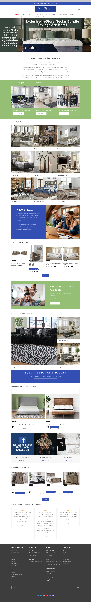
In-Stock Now (14, 550)
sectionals (18, 215)
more (17, 217)
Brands (64, 552)
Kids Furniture (38, 201)
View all (46, 275)
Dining (13, 557)
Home (64, 550)
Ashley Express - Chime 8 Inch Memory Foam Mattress (23, 424)
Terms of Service (67, 561)
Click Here (21, 460)
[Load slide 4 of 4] (47, 54)
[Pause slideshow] (53, 53)
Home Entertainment (63, 175)
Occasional (60, 201)
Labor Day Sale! (15, 552)
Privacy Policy (66, 563)
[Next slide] (49, 53)
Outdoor (13, 572)
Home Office (15, 201)
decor (26, 215)
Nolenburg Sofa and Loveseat (18, 263)
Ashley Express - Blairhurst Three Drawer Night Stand (18, 489)
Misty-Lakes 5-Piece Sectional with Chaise (53, 264)
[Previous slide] (38, 53)
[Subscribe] (55, 379)
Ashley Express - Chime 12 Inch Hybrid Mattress (56, 424)
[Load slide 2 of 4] (43, 54)
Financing (13, 576)
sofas (38, 213)
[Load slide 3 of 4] (45, 54)
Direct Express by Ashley (17, 574)
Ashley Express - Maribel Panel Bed (37, 488)
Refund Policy (66, 559)
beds (23, 215)
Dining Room (38, 148)
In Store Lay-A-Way (67, 554)
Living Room (15, 148)
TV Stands (13, 567)
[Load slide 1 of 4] (41, 54)
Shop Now (17, 113)
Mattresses (14, 175)
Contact (13, 581)
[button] (12, 9)
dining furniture (32, 215)
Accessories (37, 175)
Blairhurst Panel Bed (50, 488)
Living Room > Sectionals (18, 367)
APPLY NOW (55, 303)
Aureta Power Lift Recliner (34, 267)
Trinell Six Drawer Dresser (69, 488)
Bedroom (60, 148)
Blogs (12, 578)
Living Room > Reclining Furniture (67, 367)
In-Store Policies (67, 557)
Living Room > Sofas (63, 340)
